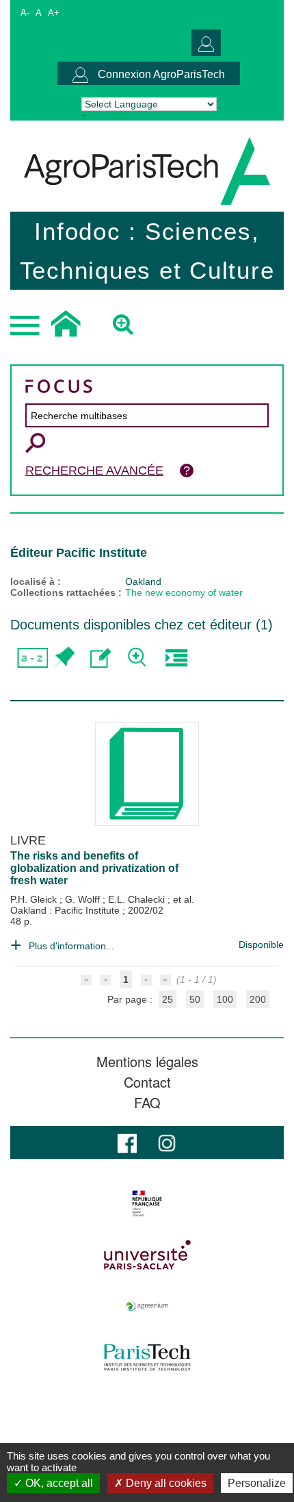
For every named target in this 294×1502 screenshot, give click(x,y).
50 (194, 999)
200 (258, 999)
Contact (147, 1082)
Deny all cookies (164, 1483)
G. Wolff (84, 899)
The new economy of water (184, 592)
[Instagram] (167, 1142)
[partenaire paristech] (147, 1357)
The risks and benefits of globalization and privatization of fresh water (94, 868)
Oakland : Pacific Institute (66, 910)
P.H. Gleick (34, 899)
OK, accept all (58, 1483)
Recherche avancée (94, 470)
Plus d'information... (71, 945)
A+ (53, 13)
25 (167, 999)
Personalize (257, 1483)
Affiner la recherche (138, 658)
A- (25, 13)
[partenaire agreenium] (147, 1306)
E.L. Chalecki (138, 899)
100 (225, 999)
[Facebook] (127, 1142)
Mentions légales (147, 1061)
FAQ (147, 1103)
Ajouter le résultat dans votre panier (63, 658)
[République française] (147, 1203)
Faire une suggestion (100, 658)
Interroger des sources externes (176, 658)
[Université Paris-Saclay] (147, 1255)
